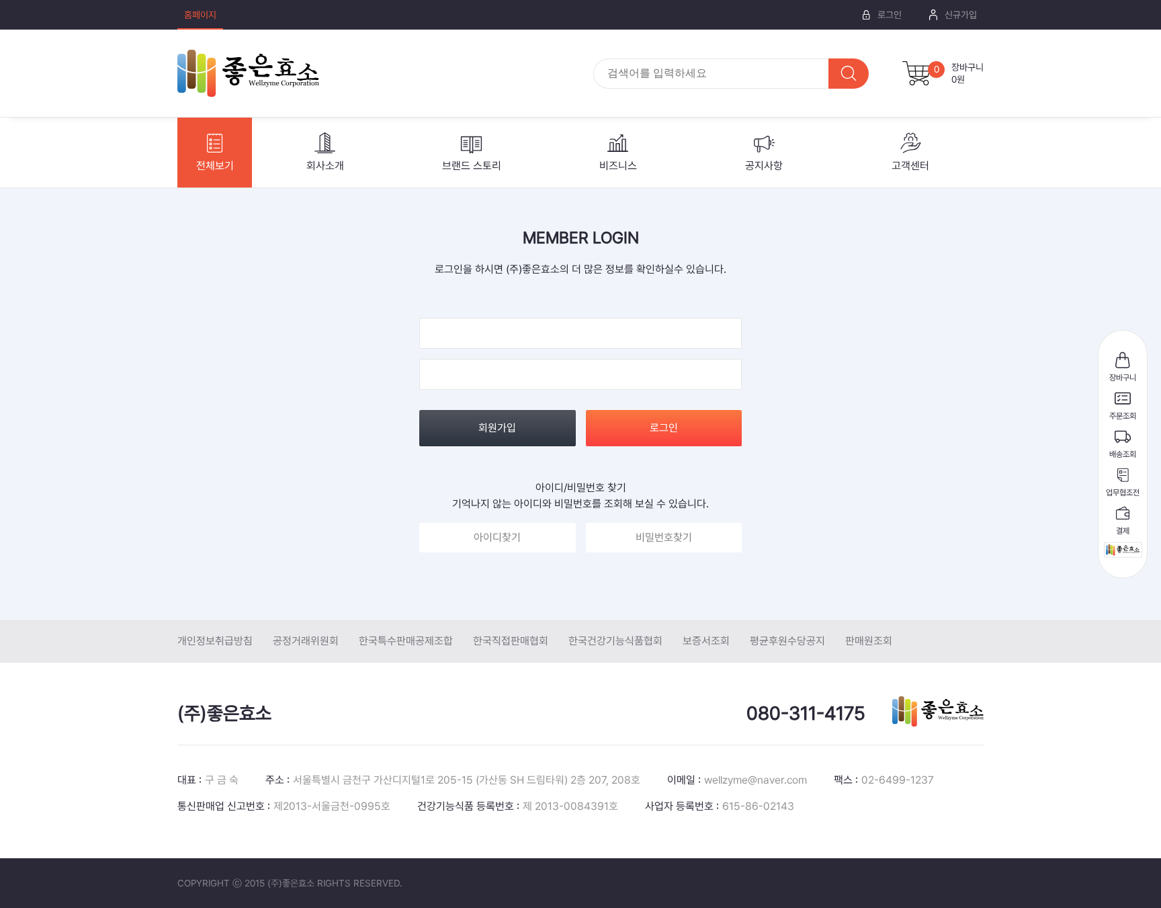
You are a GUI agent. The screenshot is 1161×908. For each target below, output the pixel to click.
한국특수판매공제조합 (406, 640)
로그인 (664, 427)
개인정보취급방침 (215, 640)
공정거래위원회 (306, 640)
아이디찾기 (497, 537)
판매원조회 (868, 640)
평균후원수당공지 (787, 640)
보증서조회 (706, 640)
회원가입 (497, 427)
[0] (916, 73)
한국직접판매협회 (510, 640)
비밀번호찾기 (664, 537)
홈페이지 (200, 14)
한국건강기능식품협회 (615, 640)
